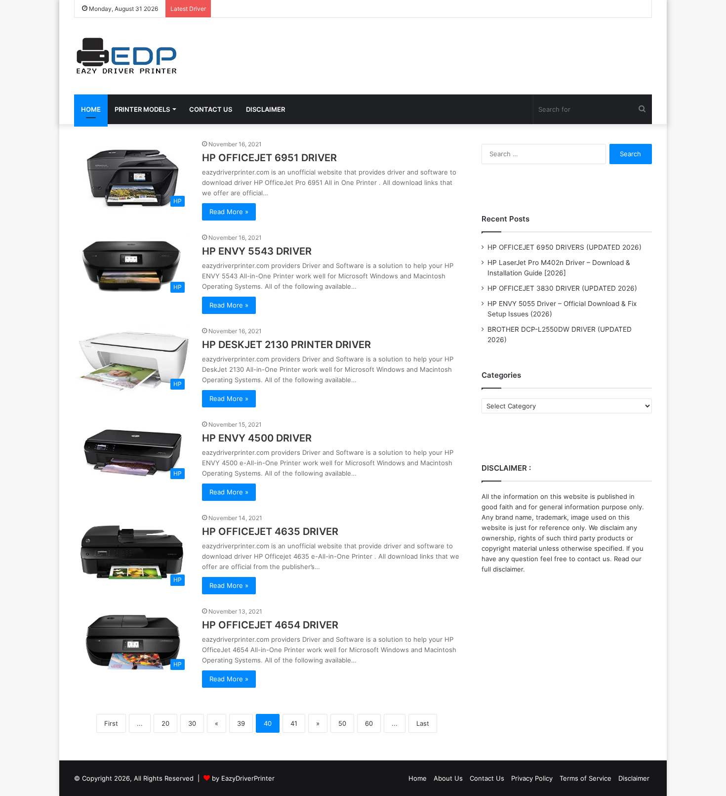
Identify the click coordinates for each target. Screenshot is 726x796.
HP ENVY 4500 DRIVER (257, 438)
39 (241, 723)
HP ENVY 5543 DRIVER (257, 251)
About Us (448, 778)
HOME (91, 109)
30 (192, 723)
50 (342, 723)
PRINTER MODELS (142, 109)
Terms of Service (585, 778)
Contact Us (487, 778)
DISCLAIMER (265, 109)
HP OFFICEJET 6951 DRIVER (269, 158)
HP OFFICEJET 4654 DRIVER (270, 625)
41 (293, 723)
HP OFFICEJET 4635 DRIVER (270, 531)
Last (422, 723)
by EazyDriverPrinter (243, 778)
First (111, 723)
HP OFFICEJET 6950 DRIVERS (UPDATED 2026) (564, 247)
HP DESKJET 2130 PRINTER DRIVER (286, 345)
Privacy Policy (532, 778)
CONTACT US (210, 109)
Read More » (228, 212)
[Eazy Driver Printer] (127, 56)
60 (369, 723)
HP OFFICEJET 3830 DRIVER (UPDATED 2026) (562, 288)
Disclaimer (633, 778)
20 (165, 723)
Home (417, 778)
